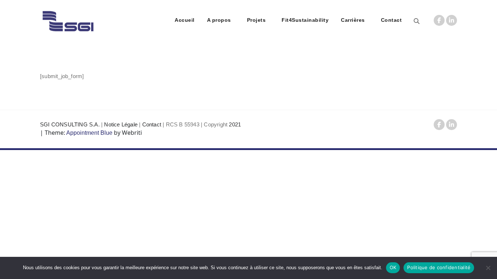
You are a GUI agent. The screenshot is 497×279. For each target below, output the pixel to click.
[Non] (488, 267)
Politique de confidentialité (438, 267)
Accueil (185, 20)
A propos (219, 20)
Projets (256, 20)
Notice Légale (121, 124)
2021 (235, 124)
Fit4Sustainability (305, 20)
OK (393, 267)
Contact (391, 20)
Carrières (353, 20)
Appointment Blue (88, 133)
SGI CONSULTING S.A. (70, 124)
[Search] (417, 21)
